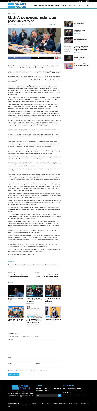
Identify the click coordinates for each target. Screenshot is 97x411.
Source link (11, 261)
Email (10, 363)
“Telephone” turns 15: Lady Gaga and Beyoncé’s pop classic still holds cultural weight (81, 49)
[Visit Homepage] (17, 5)
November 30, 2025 (12, 24)
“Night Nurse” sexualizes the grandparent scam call (81, 56)
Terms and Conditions (78, 403)
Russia (38, 264)
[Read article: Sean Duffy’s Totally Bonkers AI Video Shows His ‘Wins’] (16, 312)
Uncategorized (57, 388)
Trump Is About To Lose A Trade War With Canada (74, 395)
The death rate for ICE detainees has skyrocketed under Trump (80, 39)
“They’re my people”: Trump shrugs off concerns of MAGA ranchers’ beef (52, 300)
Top (46, 264)
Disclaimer (48, 403)
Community (64, 5)
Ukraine (55, 264)
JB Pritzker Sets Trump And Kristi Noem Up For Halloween (81, 23)
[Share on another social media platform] (59, 58)
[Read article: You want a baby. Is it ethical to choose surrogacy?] (53, 312)
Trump (50, 264)
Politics (47, 5)
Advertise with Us (41, 403)
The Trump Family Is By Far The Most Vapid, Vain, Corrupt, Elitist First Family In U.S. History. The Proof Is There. (34, 321)
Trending (41, 5)
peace (28, 264)
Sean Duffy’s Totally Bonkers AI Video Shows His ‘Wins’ (15, 320)
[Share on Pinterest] (56, 58)
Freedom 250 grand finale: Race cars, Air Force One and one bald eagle (34, 300)
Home (35, 5)
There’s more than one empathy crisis (79, 30)
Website (38, 363)
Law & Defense (55, 5)
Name (10, 357)
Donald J (17, 264)
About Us (34, 403)
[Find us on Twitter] (77, 1)
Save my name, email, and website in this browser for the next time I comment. (28, 370)
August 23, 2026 (12, 301)
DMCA (60, 403)
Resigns (33, 264)
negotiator (23, 264)
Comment (11, 339)
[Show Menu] (8, 1)
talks (43, 264)
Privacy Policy (55, 403)
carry (12, 264)
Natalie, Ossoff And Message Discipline (15, 299)
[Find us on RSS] (83, 1)
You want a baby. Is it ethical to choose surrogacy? (53, 320)
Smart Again (17, 403)
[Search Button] (87, 5)
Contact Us (72, 5)
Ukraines (11, 266)
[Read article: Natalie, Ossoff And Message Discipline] (16, 291)
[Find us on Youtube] (81, 1)
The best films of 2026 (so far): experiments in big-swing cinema (81, 65)
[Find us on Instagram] (79, 1)
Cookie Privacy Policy (68, 403)
